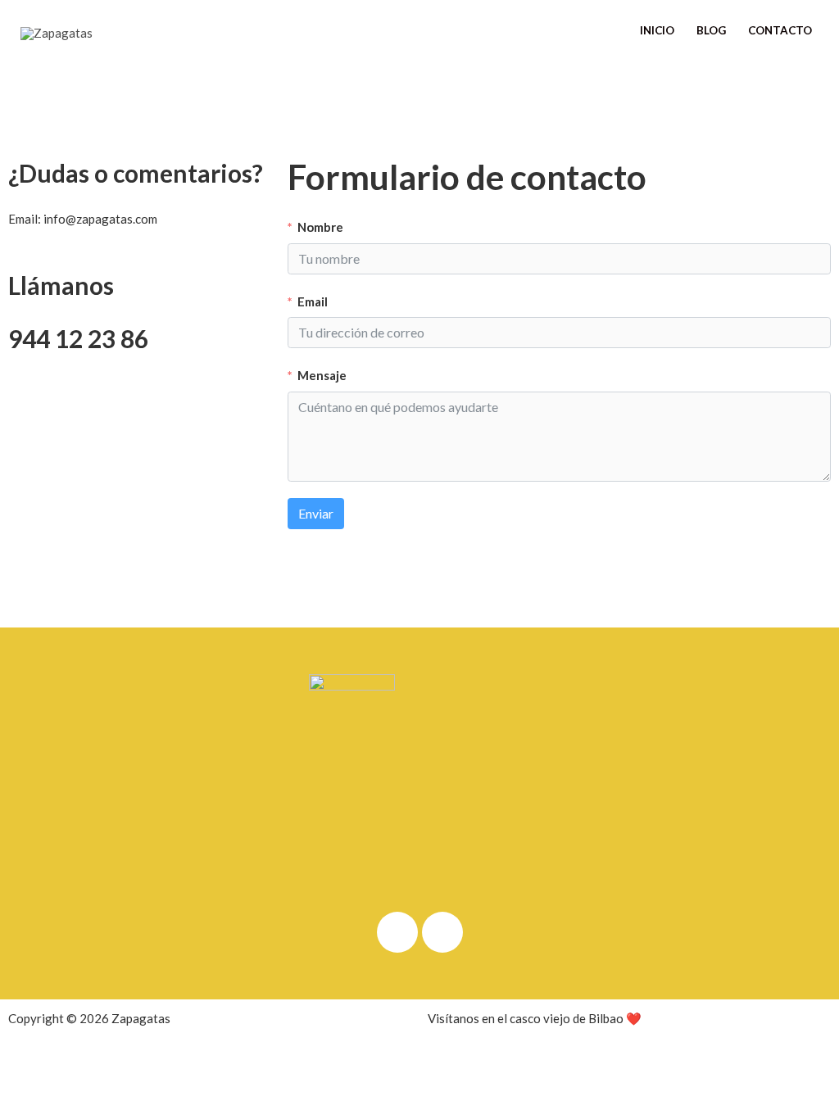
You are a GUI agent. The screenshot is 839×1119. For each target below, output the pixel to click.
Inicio (657, 30)
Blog (711, 30)
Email (312, 301)
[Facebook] (397, 932)
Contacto (780, 30)
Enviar (315, 513)
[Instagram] (442, 932)
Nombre (320, 227)
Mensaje (322, 375)
